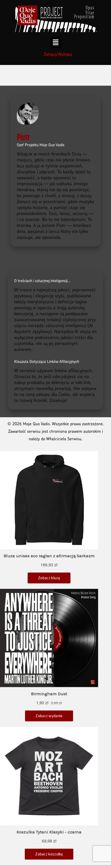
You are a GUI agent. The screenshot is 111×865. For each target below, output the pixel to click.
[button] (56, 42)
